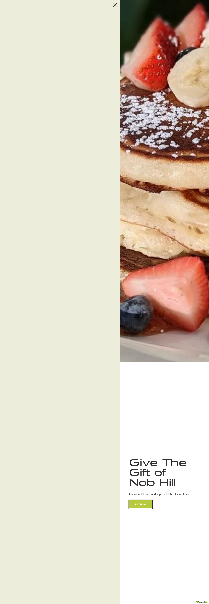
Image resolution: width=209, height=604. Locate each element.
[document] (104, 302)
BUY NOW (140, 504)
